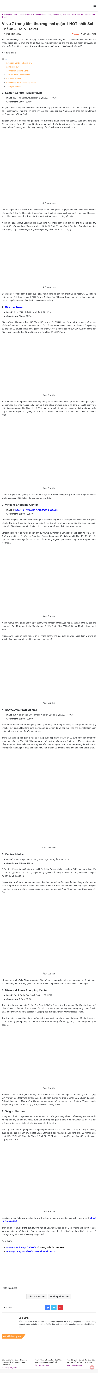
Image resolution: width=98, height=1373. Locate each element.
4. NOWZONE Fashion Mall (18, 75)
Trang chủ (8, 14)
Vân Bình (24, 1318)
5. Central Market (13, 79)
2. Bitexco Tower (13, 67)
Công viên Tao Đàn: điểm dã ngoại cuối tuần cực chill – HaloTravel (14, 1362)
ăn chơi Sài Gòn (37, 1296)
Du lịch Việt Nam (20, 14)
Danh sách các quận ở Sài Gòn (21, 1247)
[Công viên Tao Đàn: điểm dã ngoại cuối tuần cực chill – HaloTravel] (16, 1349)
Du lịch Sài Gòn (34, 14)
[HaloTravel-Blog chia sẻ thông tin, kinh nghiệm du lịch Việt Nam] (49, 5)
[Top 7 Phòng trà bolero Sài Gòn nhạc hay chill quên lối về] (49, 1349)
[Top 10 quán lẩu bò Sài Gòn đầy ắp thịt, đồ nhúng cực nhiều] (81, 1349)
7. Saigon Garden (13, 87)
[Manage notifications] (92, 1367)
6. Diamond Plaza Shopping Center (21, 83)
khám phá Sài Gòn (60, 1296)
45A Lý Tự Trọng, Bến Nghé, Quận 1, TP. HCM (36, 510)
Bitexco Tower (14, 307)
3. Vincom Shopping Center (17, 71)
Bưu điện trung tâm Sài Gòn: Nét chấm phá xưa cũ (30, 1251)
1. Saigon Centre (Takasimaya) (19, 63)
